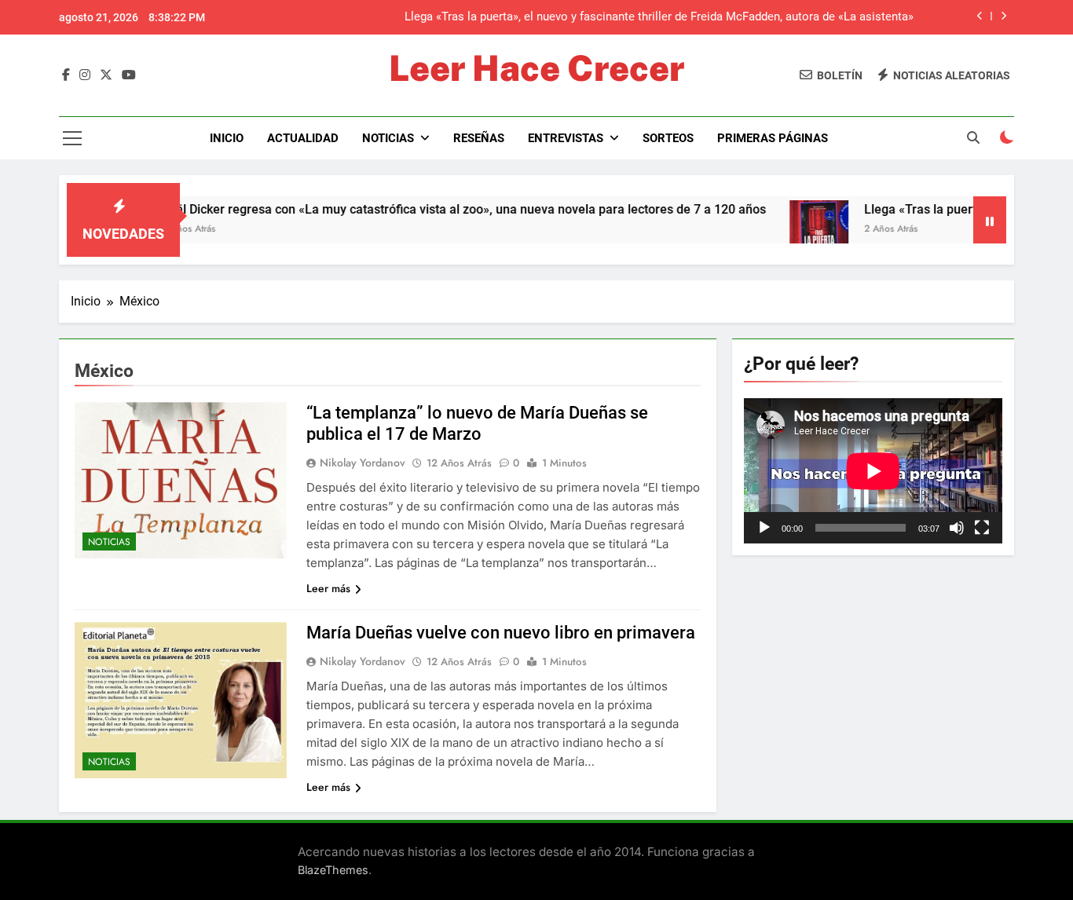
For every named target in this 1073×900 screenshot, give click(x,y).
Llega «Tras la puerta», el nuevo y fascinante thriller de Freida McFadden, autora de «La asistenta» (659, 17)
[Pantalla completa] (982, 528)
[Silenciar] (957, 528)
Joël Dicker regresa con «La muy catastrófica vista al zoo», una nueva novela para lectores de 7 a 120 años (433, 209)
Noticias (388, 138)
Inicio (227, 138)
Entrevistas (565, 138)
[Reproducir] (764, 528)
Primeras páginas (772, 138)
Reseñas (478, 138)
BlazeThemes (333, 869)
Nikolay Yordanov (362, 462)
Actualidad (303, 138)
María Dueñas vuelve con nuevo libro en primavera (500, 632)
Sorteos (668, 138)
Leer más (328, 588)
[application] (873, 470)
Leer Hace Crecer (536, 68)
